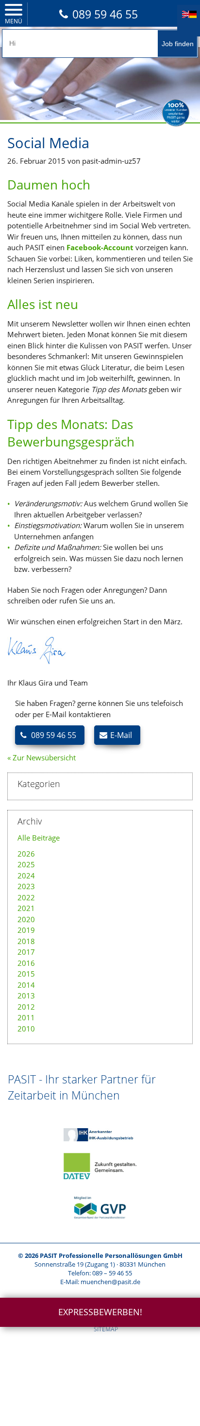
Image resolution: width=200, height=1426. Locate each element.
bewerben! (100, 1312)
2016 (26, 963)
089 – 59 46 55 (112, 1273)
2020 (26, 919)
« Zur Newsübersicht (41, 757)
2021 (26, 908)
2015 (26, 974)
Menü (13, 21)
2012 (26, 1007)
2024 (26, 875)
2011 (26, 1017)
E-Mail (121, 735)
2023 (26, 886)
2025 (26, 864)
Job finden (178, 44)
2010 (26, 1028)
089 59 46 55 (105, 14)
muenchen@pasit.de (110, 1281)
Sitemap (106, 1329)
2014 (26, 985)
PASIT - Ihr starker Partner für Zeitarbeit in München (82, 1086)
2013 (26, 995)
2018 (26, 941)
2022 (26, 897)
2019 (26, 930)
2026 (26, 854)
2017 (26, 952)
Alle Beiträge (38, 837)
